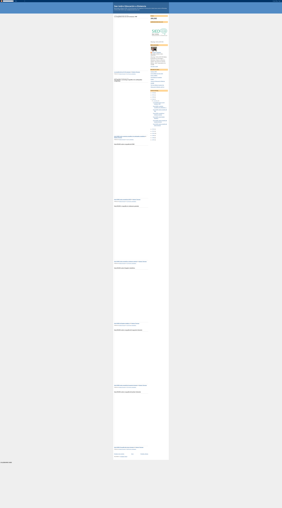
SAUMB (152, 83)
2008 (153, 137)
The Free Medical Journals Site (157, 85)
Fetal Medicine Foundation (156, 77)
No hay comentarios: (132, 73)
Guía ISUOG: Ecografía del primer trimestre (124, 447)
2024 (153, 92)
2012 (153, 129)
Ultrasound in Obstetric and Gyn (157, 87)
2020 (153, 97)
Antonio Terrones (136, 72)
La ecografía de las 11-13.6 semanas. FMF (125, 16)
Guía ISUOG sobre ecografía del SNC (124, 144)
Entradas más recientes (119, 453)
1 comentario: (131, 139)
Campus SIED (154, 71)
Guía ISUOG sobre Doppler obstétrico (124, 268)
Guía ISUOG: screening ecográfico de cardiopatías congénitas (128, 80)
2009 (153, 135)
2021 (153, 95)
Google (152, 79)
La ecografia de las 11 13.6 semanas (122, 72)
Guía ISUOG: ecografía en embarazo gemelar (126, 206)
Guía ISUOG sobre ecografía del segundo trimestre (128, 330)
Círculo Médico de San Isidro (157, 73)
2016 (153, 99)
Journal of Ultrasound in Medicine (158, 81)
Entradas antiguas (144, 453)
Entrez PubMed (154, 75)
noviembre (155, 100)
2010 (153, 133)
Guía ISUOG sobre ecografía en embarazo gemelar (125, 261)
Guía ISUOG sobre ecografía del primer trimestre (127, 392)
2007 (153, 139)
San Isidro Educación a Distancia (130, 6)
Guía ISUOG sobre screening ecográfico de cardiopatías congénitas (129, 136)
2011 (153, 131)
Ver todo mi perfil (154, 66)
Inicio (132, 453)
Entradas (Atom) (123, 456)
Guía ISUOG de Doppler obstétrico (122, 323)
